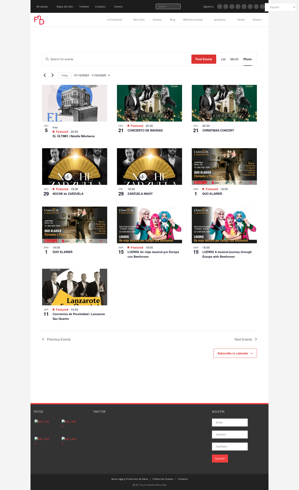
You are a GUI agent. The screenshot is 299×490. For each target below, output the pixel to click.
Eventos (157, 19)
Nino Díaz (139, 19)
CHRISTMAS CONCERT (218, 130)
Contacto (100, 6)
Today (64, 75)
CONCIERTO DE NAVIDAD (145, 130)
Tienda (241, 19)
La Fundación (114, 19)
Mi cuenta (42, 6)
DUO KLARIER (212, 194)
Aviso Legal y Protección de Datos (129, 478)
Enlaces (257, 19)
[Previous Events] (44, 75)
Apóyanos (220, 19)
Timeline (84, 6)
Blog (172, 19)
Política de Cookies (163, 478)
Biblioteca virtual (193, 19)
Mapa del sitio (65, 6)
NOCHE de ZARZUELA (68, 194)
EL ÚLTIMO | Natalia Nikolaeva (74, 136)
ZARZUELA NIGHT (140, 194)
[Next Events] (52, 75)
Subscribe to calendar (233, 353)
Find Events (203, 59)
